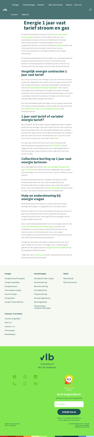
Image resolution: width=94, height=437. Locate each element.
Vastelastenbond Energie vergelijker (42, 87)
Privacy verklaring (10, 425)
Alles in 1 (8, 322)
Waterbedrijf (68, 278)
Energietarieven (11, 286)
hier (57, 138)
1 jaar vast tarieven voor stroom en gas (37, 226)
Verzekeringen (29, 5)
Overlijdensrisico (40, 290)
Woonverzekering (41, 286)
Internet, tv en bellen (13, 314)
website (59, 45)
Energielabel (10, 298)
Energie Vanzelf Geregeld (15, 278)
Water (65, 274)
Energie (15, 5)
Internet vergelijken (13, 318)
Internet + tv (10, 326)
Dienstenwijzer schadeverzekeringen (42, 307)
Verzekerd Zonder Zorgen (44, 278)
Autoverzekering (40, 282)
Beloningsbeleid (40, 302)
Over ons (78, 5)
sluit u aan (40, 255)
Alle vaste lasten (56, 5)
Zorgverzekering (40, 294)
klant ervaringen (54, 188)
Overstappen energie (13, 290)
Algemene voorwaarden (12, 424)
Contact (14, 14)
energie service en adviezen (56, 247)
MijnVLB (25, 14)
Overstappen (10, 330)
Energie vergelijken (12, 282)
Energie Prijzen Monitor (14, 302)
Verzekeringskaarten (42, 298)
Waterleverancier (70, 282)
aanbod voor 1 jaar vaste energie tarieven (41, 108)
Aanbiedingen (10, 334)
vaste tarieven (55, 145)
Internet (40, 5)
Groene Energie (11, 294)
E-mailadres (59, 402)
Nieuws (69, 5)
